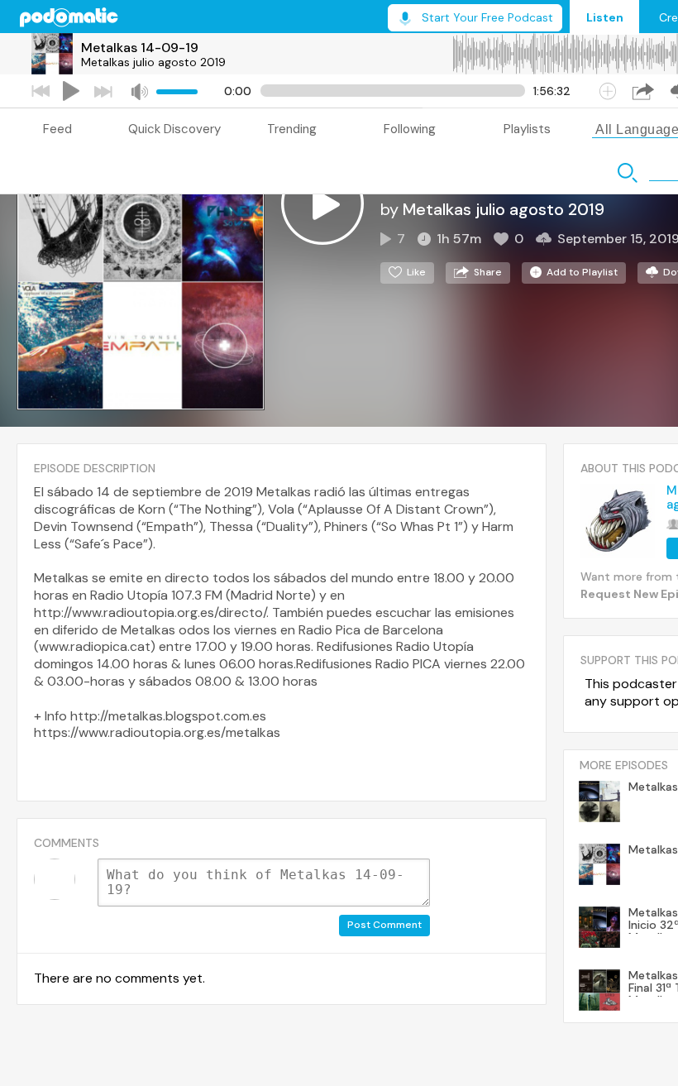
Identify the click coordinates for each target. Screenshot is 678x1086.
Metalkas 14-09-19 (139, 47)
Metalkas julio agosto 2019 (153, 62)
